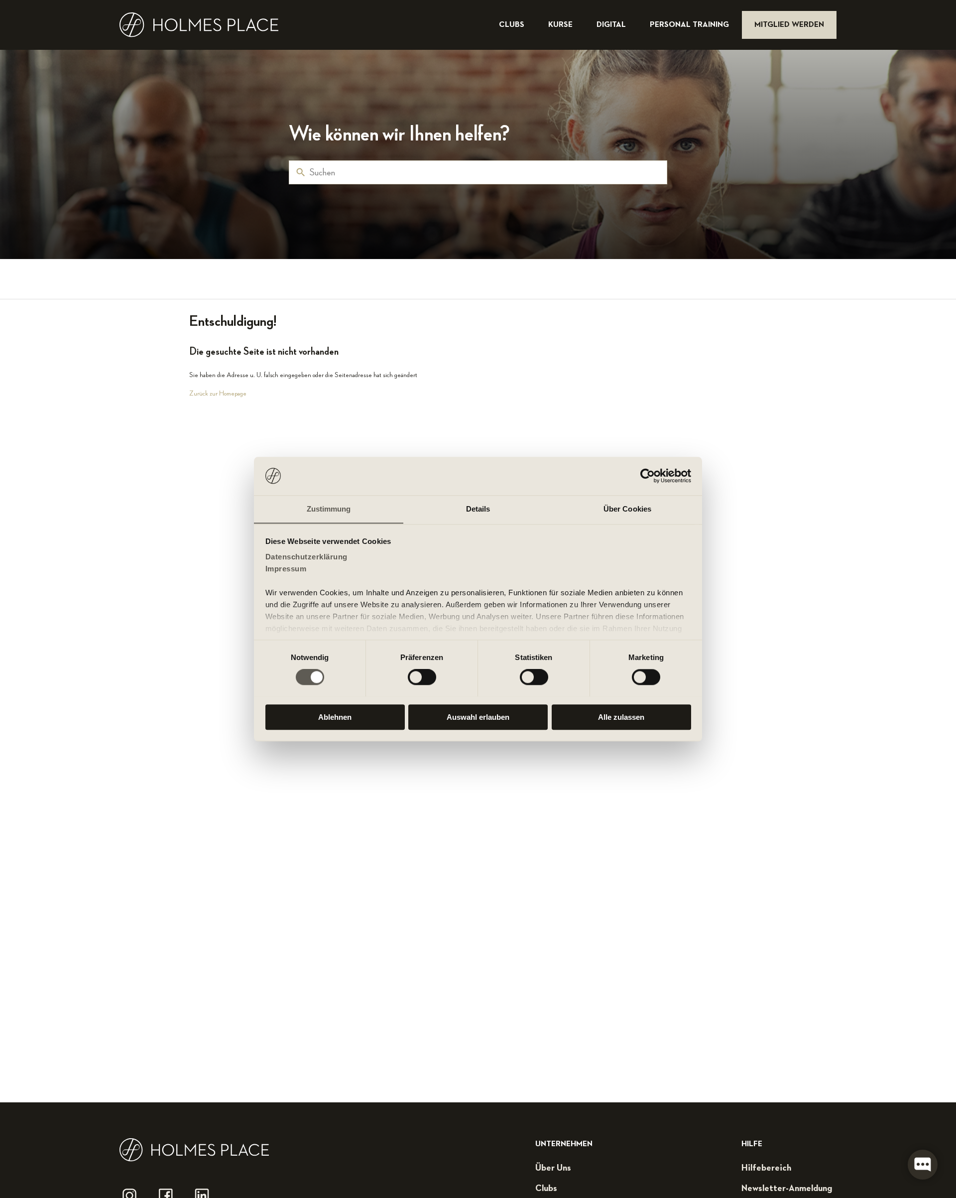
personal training (690, 25)
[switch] (422, 677)
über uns (553, 1168)
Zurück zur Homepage (217, 393)
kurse (561, 25)
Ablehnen (335, 716)
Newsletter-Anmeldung (786, 1188)
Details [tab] (478, 509)
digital (612, 25)
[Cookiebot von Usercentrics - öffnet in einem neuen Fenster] (647, 475)
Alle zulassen (621, 716)
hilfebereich (766, 1168)
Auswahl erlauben (478, 716)
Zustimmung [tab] (329, 509)
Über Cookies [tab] (627, 509)
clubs (512, 25)
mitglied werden (789, 25)
